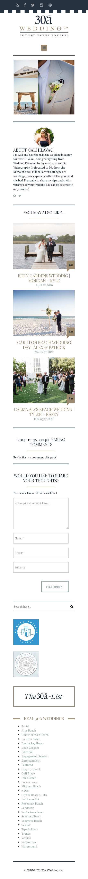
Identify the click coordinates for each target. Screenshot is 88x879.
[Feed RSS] (17, 5)
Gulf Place (28, 773)
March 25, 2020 (44, 352)
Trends (26, 833)
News (25, 790)
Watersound (29, 846)
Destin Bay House (32, 743)
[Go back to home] (44, 23)
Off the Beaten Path (34, 795)
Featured (27, 765)
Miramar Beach (31, 786)
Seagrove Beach (31, 821)
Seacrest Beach (31, 816)
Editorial (27, 752)
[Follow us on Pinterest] (49, 5)
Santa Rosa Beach (32, 812)
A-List (25, 726)
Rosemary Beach (32, 803)
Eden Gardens (30, 748)
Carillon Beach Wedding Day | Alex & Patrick (44, 345)
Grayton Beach (31, 769)
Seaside (26, 825)
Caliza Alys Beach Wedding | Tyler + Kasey (44, 411)
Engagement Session (34, 756)
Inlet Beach (28, 778)
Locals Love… (30, 782)
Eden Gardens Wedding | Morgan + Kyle (44, 278)
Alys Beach (28, 730)
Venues (26, 838)
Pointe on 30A (30, 799)
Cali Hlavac (40, 150)
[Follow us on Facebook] (25, 5)
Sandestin (27, 808)
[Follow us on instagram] (41, 5)
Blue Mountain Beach (35, 735)
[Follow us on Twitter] (33, 5)
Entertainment (31, 760)
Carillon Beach (30, 739)
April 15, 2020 (44, 285)
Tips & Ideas (29, 829)
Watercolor (28, 842)
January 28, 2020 (44, 419)
